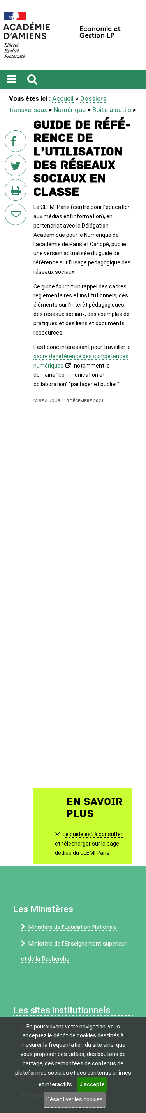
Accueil (63, 98)
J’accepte (92, 1084)
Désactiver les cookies (74, 1099)
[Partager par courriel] (10, 209)
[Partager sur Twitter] (17, 168)
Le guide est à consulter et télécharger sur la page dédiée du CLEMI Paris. (89, 843)
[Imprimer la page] (17, 192)
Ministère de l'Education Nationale (72, 926)
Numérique (70, 110)
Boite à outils (111, 110)
